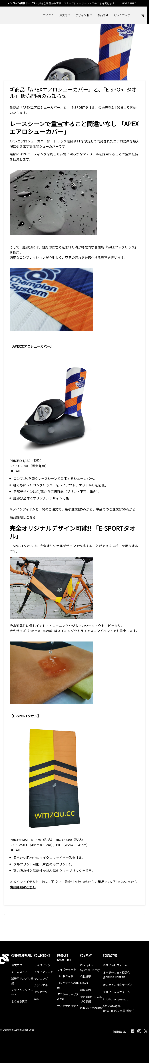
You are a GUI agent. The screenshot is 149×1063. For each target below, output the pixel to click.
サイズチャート (66, 969)
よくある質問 (19, 1001)
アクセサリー (42, 992)
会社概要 (85, 976)
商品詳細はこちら (23, 517)
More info (129, 3)
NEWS (84, 983)
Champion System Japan (16, 1029)
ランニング (41, 978)
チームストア (19, 972)
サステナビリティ (67, 1006)
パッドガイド (65, 976)
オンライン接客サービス (118, 985)
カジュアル (40, 985)
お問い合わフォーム (115, 965)
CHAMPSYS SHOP (91, 1008)
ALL (36, 998)
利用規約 (85, 990)
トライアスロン (43, 972)
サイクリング (42, 965)
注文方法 (16, 965)
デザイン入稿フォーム (116, 992)
